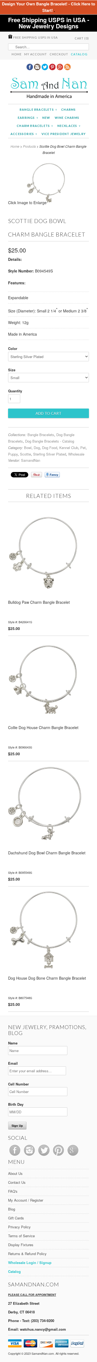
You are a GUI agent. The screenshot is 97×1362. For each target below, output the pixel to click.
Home (17, 54)
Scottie (25, 454)
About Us (15, 1173)
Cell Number (18, 1084)
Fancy (52, 474)
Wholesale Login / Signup (29, 1262)
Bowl (28, 447)
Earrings (28, 117)
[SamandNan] (48, 88)
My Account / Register (25, 1200)
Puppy (13, 454)
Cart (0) (82, 38)
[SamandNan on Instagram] (37, 68)
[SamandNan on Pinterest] (53, 68)
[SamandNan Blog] (67, 68)
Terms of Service (21, 1235)
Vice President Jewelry (63, 134)
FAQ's (13, 1191)
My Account (35, 54)
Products (29, 146)
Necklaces (68, 125)
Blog (11, 1209)
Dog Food (49, 447)
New (46, 117)
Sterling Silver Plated (49, 454)
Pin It (36, 474)
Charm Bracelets (35, 125)
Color (12, 348)
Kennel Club (68, 447)
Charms (68, 109)
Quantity (15, 390)
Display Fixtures (20, 1244)
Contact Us (17, 1182)
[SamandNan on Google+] (60, 68)
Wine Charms (67, 117)
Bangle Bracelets (38, 109)
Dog (37, 447)
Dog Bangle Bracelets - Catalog (49, 441)
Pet (83, 447)
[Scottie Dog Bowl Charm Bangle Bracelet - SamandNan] (48, 204)
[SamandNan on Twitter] (45, 68)
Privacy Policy (19, 1226)
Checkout (59, 54)
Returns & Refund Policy (27, 1253)
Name (13, 1043)
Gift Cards (16, 1218)
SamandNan (30, 460)
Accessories (24, 134)
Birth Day (15, 1104)
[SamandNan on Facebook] (30, 68)
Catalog (79, 54)
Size (11, 369)
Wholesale (76, 454)
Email (13, 1063)
